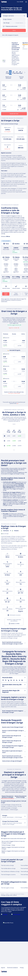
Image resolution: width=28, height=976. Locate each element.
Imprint (3, 967)
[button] (8, 22)
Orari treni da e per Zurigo (17, 894)
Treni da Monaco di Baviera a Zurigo (10, 871)
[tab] (8, 77)
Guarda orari (7, 149)
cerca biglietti (7, 131)
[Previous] (4, 431)
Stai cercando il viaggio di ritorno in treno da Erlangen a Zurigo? (13, 842)
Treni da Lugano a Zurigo (7, 888)
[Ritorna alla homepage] (4, 2)
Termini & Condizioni (12, 967)
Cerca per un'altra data (14, 393)
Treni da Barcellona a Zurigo (8, 868)
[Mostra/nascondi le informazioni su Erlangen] (25, 816)
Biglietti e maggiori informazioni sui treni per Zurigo (13, 851)
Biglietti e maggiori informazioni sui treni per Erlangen (13, 848)
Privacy (22, 967)
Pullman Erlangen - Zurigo (8, 845)
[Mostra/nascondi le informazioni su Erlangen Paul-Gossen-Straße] (25, 823)
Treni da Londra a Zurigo (7, 865)
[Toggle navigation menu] (26, 2)
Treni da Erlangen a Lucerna (8, 874)
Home (2, 894)
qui (17, 403)
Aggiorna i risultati (13, 327)
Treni (7, 894)
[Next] (24, 72)
